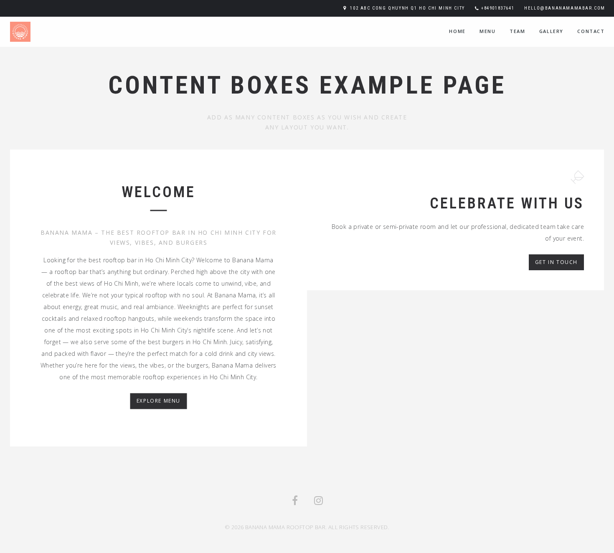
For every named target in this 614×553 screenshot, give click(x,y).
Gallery (551, 31)
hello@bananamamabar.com (564, 8)
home (457, 31)
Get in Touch (556, 262)
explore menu (158, 401)
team (517, 31)
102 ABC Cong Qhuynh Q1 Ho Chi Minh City (407, 8)
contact (590, 31)
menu (487, 31)
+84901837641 (497, 8)
